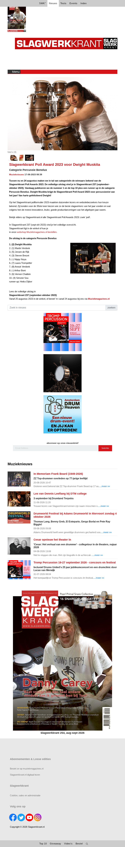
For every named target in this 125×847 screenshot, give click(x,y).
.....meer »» (104, 486)
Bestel (79, 843)
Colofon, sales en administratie (25, 795)
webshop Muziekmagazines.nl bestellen (37, 232)
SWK (42, 3)
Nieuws (53, 3)
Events (73, 3)
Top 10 (43, 843)
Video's (68, 843)
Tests (63, 3)
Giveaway (55, 843)
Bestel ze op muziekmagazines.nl (26, 768)
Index (83, 3)
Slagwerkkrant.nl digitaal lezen (25, 774)
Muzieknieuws (16, 174)
